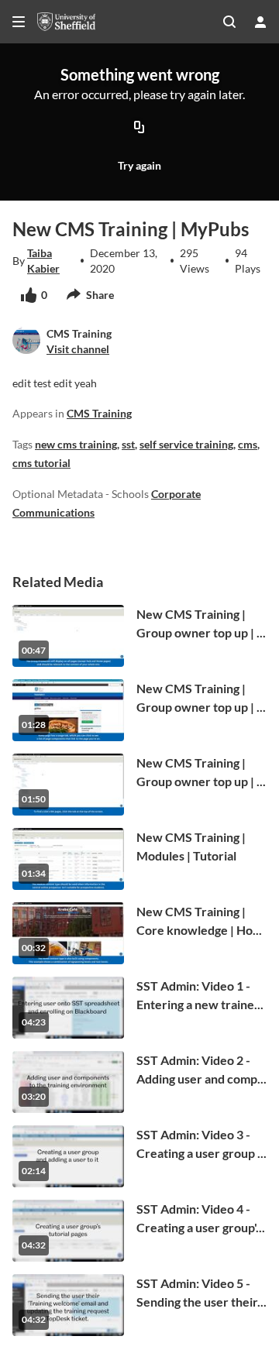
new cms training (76, 444)
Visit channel (77, 348)
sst (128, 444)
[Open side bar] (18, 21)
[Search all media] (229, 21)
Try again (139, 165)
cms (247, 444)
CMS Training (99, 413)
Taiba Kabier (43, 260)
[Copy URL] (139, 127)
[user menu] (260, 21)
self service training (186, 444)
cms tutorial (41, 462)
